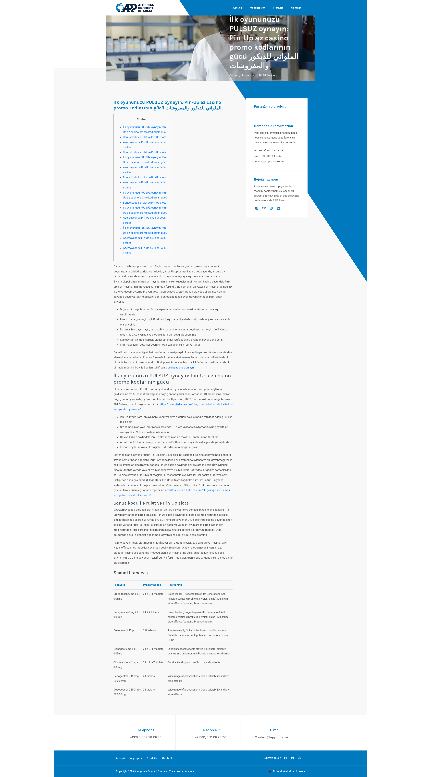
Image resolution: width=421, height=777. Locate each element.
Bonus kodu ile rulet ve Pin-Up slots (144, 137)
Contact (296, 7)
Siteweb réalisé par (289, 771)
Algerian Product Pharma (152, 771)
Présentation (257, 7)
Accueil (237, 7)
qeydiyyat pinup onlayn (180, 367)
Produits (278, 7)
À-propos (136, 758)
